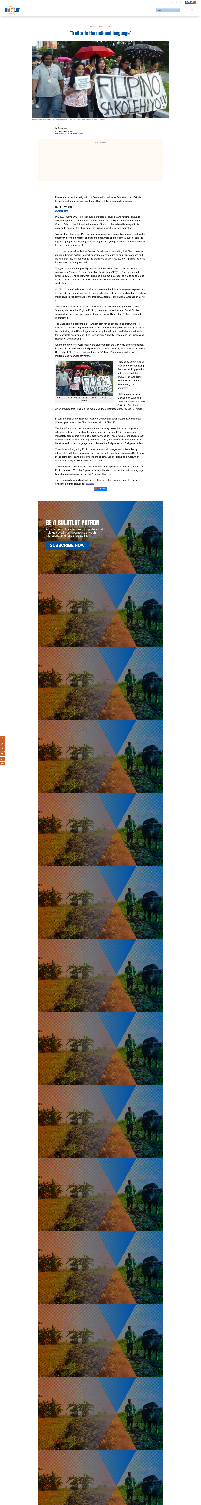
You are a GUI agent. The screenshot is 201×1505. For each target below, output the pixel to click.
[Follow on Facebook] (164, 2)
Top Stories (106, 26)
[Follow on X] (168, 2)
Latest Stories (95, 26)
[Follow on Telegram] (180, 2)
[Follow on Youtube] (176, 2)
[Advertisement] (106, 161)
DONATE (190, 2)
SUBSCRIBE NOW (67, 546)
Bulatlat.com (61, 211)
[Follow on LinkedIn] (172, 2)
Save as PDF (102, 489)
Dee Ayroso (62, 128)
